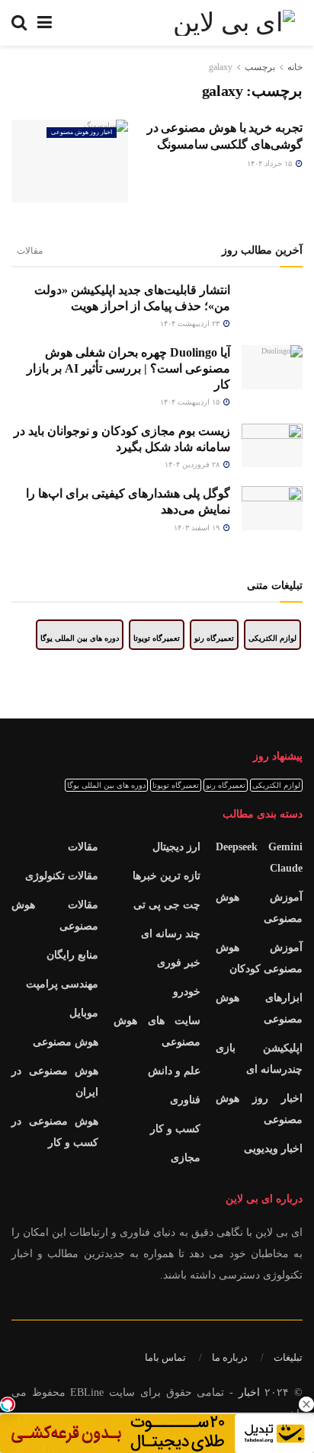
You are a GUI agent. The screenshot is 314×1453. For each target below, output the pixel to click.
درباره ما (230, 1357)
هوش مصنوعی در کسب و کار (54, 1131)
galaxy (220, 67)
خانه (295, 67)
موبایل (83, 1013)
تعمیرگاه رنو (214, 638)
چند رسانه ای (170, 933)
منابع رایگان (72, 955)
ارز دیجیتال (176, 847)
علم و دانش (174, 1071)
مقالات (30, 250)
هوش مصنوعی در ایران (54, 1081)
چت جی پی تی (166, 905)
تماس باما (165, 1357)
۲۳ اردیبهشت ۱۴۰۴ (191, 323)
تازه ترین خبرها (166, 876)
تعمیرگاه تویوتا (156, 638)
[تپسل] (7, 1404)
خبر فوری (178, 962)
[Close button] (306, 1404)
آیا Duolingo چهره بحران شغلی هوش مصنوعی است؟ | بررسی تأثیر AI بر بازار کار (128, 368)
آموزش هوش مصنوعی (259, 907)
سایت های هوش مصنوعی (157, 1031)
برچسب (260, 67)
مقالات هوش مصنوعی (54, 915)
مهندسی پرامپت (62, 984)
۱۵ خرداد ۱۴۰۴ (270, 163)
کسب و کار (175, 1129)
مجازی (185, 1157)
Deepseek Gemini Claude (259, 857)
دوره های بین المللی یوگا (79, 638)
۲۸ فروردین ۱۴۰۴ (193, 464)
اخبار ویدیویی (273, 1148)
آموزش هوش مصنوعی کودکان (259, 958)
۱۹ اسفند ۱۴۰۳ (198, 527)
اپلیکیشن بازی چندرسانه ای (259, 1058)
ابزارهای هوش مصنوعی (259, 1008)
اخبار (249, 1392)
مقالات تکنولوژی (61, 876)
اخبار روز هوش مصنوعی (81, 132)
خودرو (186, 991)
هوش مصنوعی (65, 1042)
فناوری (185, 1100)
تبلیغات (288, 1357)
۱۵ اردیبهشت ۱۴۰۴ (191, 402)
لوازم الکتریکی (272, 638)
